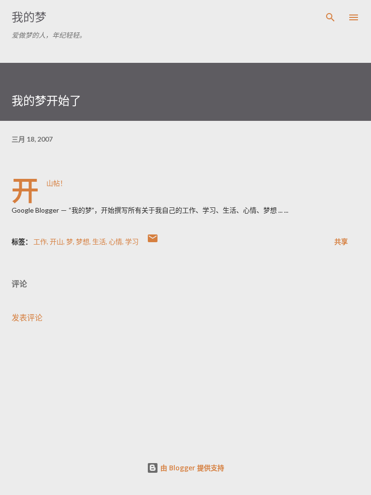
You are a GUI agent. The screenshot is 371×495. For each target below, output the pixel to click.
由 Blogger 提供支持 (191, 467)
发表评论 (27, 317)
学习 (132, 241)
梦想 (82, 241)
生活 (99, 241)
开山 (56, 241)
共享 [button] (341, 241)
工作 (40, 241)
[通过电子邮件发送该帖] (152, 241)
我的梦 (29, 17)
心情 (115, 241)
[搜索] (330, 17)
